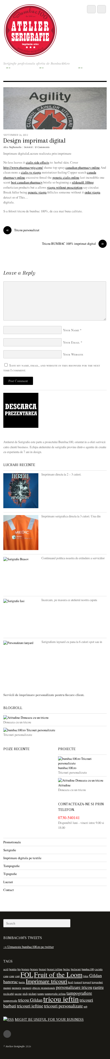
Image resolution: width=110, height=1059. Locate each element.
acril (5, 969)
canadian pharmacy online (82, 167)
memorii (26, 988)
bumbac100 (88, 969)
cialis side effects (37, 162)
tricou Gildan (30, 1000)
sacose (18, 993)
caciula (99, 969)
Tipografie (10, 873)
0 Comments (42, 147)
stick (25, 993)
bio (19, 969)
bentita (13, 969)
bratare (34, 969)
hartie (22, 982)
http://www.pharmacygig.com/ (23, 167)
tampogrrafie (10, 1000)
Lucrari (8, 882)
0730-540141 (69, 817)
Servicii (28, 147)
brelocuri (76, 969)
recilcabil (8, 993)
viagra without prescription (64, 187)
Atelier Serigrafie (15, 1046)
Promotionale (12, 842)
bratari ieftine (54, 969)
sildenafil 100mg (83, 182)
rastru (98, 987)
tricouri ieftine (30, 1006)
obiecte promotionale (43, 988)
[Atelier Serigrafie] (30, 54)
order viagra (92, 192)
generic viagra (37, 192)
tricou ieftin (61, 999)
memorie (16, 988)
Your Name (71, 330)
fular (86, 976)
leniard (78, 982)
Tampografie (11, 865)
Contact (8, 889)
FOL (26, 974)
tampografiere (79, 993)
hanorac (10, 981)
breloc (66, 969)
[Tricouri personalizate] (55, 730)
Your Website (73, 354)
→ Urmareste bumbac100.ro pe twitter (28, 946)
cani (17, 976)
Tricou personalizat (22, 230)
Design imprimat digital (34, 140)
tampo (40, 993)
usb (85, 1006)
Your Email (71, 342)
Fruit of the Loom (58, 974)
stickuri (32, 993)
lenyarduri (97, 982)
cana (5, 976)
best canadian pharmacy (26, 182)
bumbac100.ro (67, 767)
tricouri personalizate (63, 1006)
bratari (42, 969)
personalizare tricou (74, 987)
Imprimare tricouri (46, 981)
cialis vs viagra (31, 172)
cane (11, 976)
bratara (25, 969)
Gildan (95, 975)
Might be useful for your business (49, 1019)
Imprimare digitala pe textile (22, 858)
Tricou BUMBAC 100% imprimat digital (73, 243)
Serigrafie (9, 850)
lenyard (87, 982)
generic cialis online (65, 177)
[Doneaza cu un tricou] (55, 717)
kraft (70, 982)
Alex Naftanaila (12, 147)
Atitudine (64, 785)
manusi (7, 988)
